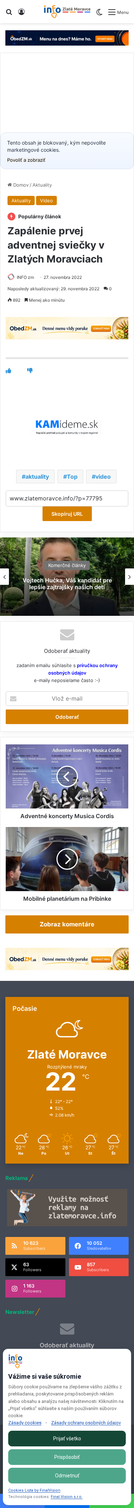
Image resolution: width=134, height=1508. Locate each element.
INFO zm (25, 277)
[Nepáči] (30, 370)
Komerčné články (67, 565)
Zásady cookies (24, 1422)
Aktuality (42, 185)
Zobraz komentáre (67, 924)
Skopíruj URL (67, 514)
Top (72, 476)
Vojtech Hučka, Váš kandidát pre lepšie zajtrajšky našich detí (67, 584)
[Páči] (8, 370)
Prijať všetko (67, 1438)
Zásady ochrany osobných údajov (86, 1422)
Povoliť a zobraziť (26, 160)
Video (46, 200)
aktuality (37, 476)
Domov (20, 185)
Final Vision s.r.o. (67, 1496)
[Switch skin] (99, 15)
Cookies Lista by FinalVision (34, 1490)
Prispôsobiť (67, 1457)
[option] (67, 576)
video (103, 476)
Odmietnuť (67, 1475)
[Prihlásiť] (21, 14)
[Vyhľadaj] (9, 14)
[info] (67, 11)
